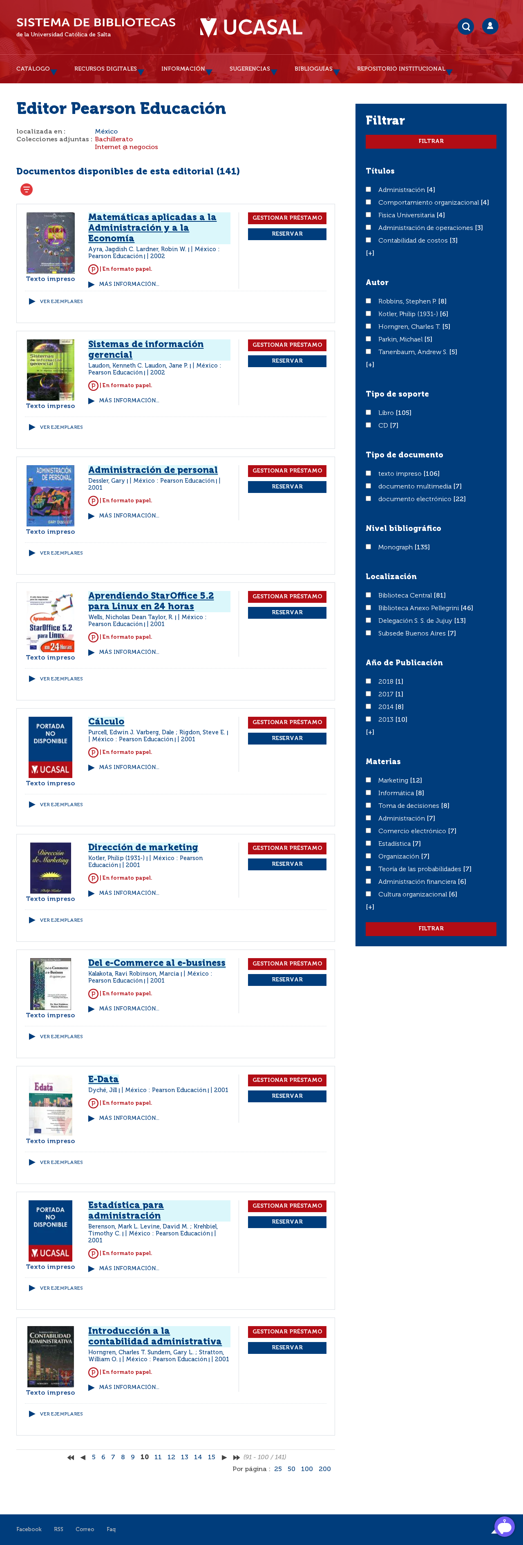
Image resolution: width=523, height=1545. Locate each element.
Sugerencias (250, 69)
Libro (387, 413)
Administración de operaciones (426, 228)
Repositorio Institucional (401, 69)
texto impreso (400, 474)
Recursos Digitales (105, 69)
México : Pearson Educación (174, 481)
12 (171, 1457)
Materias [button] (383, 762)
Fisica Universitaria (407, 215)
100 (307, 1469)
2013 (386, 720)
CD (384, 426)
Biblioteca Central (406, 596)
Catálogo (33, 69)
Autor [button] (377, 283)
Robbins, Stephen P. (408, 302)
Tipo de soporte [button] (397, 394)
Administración (402, 190)
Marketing (394, 781)
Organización (399, 857)
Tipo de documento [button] (404, 455)
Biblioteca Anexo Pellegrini (419, 608)
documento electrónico (415, 499)
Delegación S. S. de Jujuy (416, 621)
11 (158, 1457)
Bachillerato (114, 139)
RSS (58, 1529)
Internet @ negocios (126, 147)
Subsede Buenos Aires (412, 634)
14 (198, 1457)
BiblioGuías (314, 69)
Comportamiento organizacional (429, 203)
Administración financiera (418, 882)
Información (183, 69)
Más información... (129, 284)
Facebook (29, 1529)
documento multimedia (415, 487)
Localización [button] (391, 577)
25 (278, 1469)
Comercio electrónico (413, 831)
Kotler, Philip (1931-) (409, 314)
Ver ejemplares (61, 301)
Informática (397, 793)
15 (211, 1457)
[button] (370, 253)
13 (184, 1457)
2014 (386, 707)
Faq (111, 1529)
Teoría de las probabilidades (420, 869)
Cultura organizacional (413, 895)
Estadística (395, 844)
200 (325, 1469)
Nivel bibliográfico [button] (403, 529)
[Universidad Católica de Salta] (251, 27)
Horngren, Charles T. (410, 327)
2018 (386, 682)
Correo (85, 1529)
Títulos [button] (380, 171)
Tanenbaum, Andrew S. (413, 352)
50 (291, 1469)
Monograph (396, 547)
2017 (386, 694)
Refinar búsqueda (26, 189)
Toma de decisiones (409, 806)
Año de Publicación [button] (404, 663)
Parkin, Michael (401, 340)
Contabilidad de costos (413, 241)
